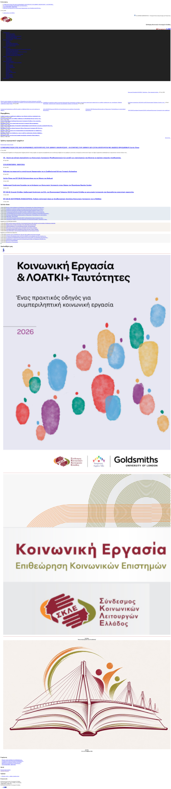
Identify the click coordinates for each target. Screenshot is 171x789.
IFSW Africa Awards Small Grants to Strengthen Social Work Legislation (21, 227)
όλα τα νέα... (167, 137)
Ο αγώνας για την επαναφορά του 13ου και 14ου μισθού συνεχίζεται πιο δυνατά (23, 234)
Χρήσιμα (5, 47)
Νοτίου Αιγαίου (9, 74)
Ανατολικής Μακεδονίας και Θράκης (14, 62)
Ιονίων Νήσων (9, 71)
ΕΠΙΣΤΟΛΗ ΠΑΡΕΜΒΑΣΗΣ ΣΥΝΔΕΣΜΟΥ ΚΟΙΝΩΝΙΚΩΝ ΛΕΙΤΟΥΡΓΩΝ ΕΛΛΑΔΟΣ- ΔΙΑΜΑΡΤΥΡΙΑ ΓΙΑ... (27, 125)
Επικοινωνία (6, 78)
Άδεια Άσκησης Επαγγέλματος (12, 44)
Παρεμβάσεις (9, 57)
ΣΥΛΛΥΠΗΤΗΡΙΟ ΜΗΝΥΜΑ (10, 4)
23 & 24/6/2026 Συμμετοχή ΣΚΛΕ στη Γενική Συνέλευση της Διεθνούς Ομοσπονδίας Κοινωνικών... (27, 213)
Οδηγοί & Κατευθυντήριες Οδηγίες (13, 55)
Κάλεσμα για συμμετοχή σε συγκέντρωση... (11, 763)
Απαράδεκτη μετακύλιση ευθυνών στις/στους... (12, 762)
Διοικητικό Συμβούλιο (10, 35)
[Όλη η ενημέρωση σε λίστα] (167, 29)
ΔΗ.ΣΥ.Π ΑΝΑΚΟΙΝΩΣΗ (12, 240)
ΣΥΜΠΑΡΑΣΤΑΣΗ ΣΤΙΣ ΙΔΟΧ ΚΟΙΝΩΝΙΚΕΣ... (13, 761)
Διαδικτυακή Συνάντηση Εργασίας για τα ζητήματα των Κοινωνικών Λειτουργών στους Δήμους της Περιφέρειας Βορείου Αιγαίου (47, 185)
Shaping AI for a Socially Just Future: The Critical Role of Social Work (21, 224)
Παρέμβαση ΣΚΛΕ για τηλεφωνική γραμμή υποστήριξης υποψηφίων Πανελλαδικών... (20, 135)
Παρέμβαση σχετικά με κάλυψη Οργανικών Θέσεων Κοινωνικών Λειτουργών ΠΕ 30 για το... (22, 128)
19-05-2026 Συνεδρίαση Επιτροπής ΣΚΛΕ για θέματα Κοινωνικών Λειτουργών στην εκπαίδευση (149, 110)
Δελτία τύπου (9, 60)
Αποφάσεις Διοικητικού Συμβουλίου (13, 36)
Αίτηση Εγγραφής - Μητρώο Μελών (13, 38)
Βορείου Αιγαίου (9, 65)
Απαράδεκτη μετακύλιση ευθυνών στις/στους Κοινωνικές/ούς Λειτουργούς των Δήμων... (25, 208)
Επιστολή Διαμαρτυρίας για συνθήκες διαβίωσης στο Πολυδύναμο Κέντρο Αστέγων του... (21, 118)
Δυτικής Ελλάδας (9, 66)
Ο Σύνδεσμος (6, 32)
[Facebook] (4, 787)
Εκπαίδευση (8, 42)
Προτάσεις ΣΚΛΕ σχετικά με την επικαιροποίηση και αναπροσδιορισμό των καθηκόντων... (21, 130)
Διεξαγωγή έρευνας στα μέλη (12, 50)
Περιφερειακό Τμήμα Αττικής (7, 144)
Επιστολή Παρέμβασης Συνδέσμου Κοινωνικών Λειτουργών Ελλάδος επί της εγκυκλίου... (21, 121)
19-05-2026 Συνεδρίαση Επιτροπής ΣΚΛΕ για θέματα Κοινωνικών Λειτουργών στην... (24, 218)
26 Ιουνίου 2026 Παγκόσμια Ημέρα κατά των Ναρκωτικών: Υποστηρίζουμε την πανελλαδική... (26, 215)
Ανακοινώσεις (9, 59)
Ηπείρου (8, 68)
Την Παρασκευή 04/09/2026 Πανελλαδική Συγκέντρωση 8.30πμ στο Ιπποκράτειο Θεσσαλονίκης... (27, 237)
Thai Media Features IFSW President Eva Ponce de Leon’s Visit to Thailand (22, 229)
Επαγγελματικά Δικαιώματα (12, 43)
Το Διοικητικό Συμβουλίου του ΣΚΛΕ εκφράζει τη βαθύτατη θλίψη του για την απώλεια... (25, 212)
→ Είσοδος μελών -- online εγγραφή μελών (10, 776)
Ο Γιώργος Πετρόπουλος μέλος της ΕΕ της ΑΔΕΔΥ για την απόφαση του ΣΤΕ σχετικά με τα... (26, 236)
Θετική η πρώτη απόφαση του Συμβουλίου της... (12, 759)
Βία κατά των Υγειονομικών (12, 242)
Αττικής (7, 63)
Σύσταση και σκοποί (10, 33)
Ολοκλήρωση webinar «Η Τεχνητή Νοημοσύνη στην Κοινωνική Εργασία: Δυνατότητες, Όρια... (26, 219)
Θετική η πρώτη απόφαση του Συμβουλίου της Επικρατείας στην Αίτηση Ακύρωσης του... (25, 207)
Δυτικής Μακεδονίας (10, 67)
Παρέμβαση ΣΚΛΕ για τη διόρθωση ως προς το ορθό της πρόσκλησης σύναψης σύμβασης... (21, 133)
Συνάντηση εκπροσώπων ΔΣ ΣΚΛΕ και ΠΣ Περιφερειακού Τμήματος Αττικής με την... (146, 102)
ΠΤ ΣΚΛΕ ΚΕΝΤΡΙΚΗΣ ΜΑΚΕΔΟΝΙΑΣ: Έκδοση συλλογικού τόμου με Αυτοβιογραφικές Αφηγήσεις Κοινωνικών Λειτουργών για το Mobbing (52, 199)
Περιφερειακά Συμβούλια (11, 37)
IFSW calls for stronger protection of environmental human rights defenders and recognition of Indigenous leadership (30, 223)
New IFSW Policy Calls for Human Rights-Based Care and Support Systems (22, 230)
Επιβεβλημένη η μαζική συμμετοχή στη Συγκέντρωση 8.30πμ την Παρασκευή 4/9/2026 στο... (26, 239)
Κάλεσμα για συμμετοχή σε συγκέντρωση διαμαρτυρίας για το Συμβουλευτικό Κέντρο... (22, 5)
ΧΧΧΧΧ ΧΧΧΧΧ (5, 771)
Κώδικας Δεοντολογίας (11, 45)
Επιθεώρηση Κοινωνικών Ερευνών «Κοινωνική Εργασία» (18, 49)
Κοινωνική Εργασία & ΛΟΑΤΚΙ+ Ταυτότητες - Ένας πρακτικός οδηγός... (18, 6)
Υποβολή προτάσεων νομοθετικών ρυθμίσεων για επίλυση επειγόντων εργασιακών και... (22, 8)
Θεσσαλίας (8, 69)
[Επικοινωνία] (5, 787)
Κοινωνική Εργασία (7, 39)
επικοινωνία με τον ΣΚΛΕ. (9, 12)
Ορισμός (8, 41)
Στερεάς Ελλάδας (9, 77)
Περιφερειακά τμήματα (8, 61)
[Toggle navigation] (1, 30)
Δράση (4, 56)
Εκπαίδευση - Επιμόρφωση (12, 53)
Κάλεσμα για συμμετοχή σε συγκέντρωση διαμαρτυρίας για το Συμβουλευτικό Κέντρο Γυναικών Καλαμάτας (40, 171)
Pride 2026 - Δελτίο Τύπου (12, 216)
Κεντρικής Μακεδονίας (11, 72)
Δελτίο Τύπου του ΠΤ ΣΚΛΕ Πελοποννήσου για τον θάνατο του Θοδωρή (28, 178)
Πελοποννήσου (9, 75)
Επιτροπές (8, 48)
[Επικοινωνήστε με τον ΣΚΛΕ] (169, 29)
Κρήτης (7, 73)
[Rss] (3, 787)
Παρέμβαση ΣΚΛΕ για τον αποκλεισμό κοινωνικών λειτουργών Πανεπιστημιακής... (20, 123)
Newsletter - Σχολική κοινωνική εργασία (14, 54)
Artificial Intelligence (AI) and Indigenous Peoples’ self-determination (20, 226)
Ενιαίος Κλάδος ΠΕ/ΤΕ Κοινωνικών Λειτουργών (16, 51)
